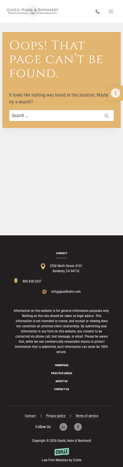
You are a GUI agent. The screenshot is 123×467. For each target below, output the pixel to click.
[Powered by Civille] (61, 455)
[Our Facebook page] (81, 427)
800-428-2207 (99, 11)
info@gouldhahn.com (66, 292)
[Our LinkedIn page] (66, 427)
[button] (115, 93)
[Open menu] (111, 11)
